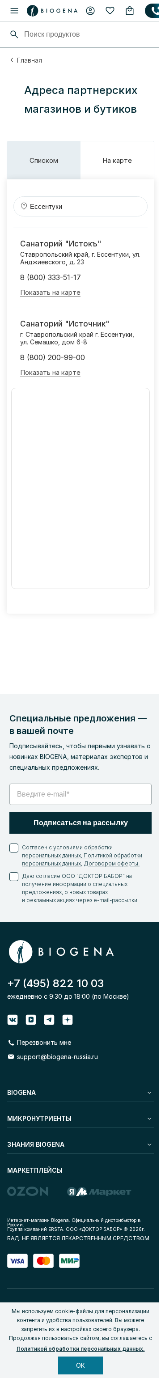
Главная (29, 60)
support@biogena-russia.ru (57, 1056)
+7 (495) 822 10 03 (55, 983)
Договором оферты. (112, 863)
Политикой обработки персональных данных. (81, 1348)
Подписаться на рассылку (81, 823)
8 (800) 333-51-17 (50, 277)
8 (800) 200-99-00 (52, 357)
